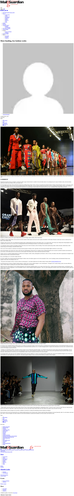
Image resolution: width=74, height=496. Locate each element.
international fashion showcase (8, 437)
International (5, 458)
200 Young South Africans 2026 (6, 451)
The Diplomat (5, 472)
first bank (4, 431)
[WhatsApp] (6, 10)
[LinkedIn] (2, 10)
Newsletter (5, 488)
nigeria (4, 442)
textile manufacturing (6, 443)
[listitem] (2, 449)
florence (4, 432)
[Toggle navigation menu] (1, 8)
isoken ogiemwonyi (6, 438)
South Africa (5, 456)
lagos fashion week (6, 440)
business (4, 428)
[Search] (4, 9)
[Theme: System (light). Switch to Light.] (2, 9)
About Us (4, 490)
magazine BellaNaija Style (56, 261)
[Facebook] (0, 10)
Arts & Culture (3, 475)
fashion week (5, 430)
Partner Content (3, 483)
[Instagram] (1, 10)
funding (4, 433)
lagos (4, 439)
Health (4, 460)
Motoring (4, 461)
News (2, 454)
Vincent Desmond (6, 114)
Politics (1, 465)
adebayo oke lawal (6, 426)
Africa (4, 457)
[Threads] (3, 10)
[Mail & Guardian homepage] (37, 3)
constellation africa (6, 429)
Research (4, 489)
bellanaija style (5, 427)
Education (4, 459)
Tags (1, 450)
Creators (3, 450)
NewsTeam (15, 492)
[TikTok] (4, 10)
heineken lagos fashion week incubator (10, 436)
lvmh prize (5, 441)
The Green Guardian (4, 474)
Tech (4, 462)
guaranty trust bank (6, 434)
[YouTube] (7, 10)
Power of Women (6, 480)
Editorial (4, 471)
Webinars (4, 481)
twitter (4, 444)
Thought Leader (5, 469)
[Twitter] (5, 10)
